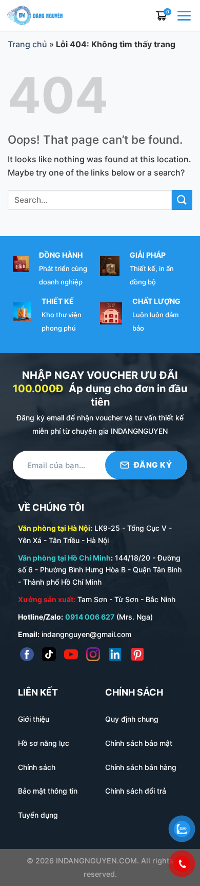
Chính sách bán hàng (140, 767)
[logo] (35, 14)
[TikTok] (49, 654)
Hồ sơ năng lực (43, 743)
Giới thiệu (33, 719)
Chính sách (36, 767)
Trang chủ (27, 44)
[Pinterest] (137, 654)
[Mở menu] (185, 15)
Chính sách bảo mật (138, 743)
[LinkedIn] (115, 654)
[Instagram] (93, 654)
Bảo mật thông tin (47, 790)
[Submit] (182, 200)
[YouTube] (71, 654)
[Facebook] (27, 654)
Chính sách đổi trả (135, 790)
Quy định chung (131, 719)
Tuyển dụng (38, 815)
